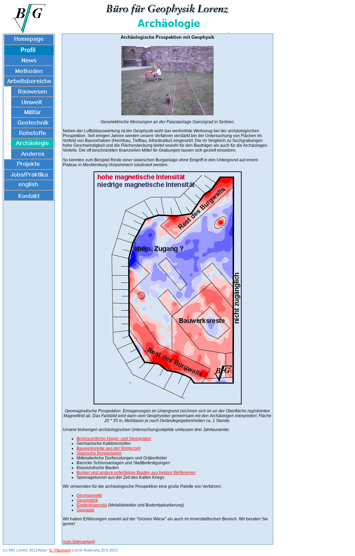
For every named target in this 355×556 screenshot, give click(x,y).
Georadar (86, 510)
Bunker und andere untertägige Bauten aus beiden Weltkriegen (136, 472)
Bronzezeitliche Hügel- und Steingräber (114, 438)
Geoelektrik (87, 500)
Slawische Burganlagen (99, 453)
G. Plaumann (60, 550)
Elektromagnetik (92, 505)
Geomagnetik (89, 495)
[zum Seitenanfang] (79, 541)
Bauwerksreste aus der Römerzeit (108, 448)
